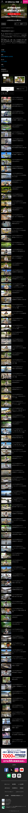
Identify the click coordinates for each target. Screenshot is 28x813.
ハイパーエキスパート (7, 27)
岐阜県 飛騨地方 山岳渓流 (7, 56)
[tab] (7, 89)
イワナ (2, 66)
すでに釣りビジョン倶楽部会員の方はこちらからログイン (14, 16)
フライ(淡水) (4, 61)
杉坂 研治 (3, 51)
